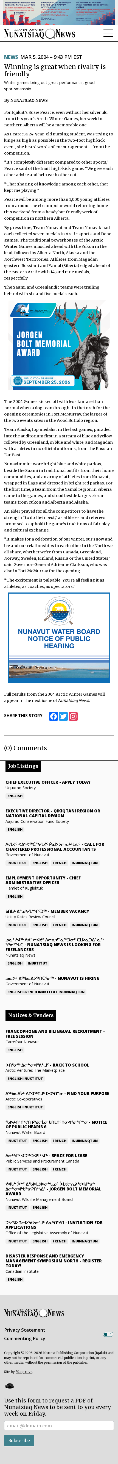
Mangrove (24, 1372)
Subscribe (19, 1440)
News (11, 57)
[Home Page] (39, 33)
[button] (9, 1385)
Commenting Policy (24, 1338)
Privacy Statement (24, 1330)
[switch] (108, 1334)
